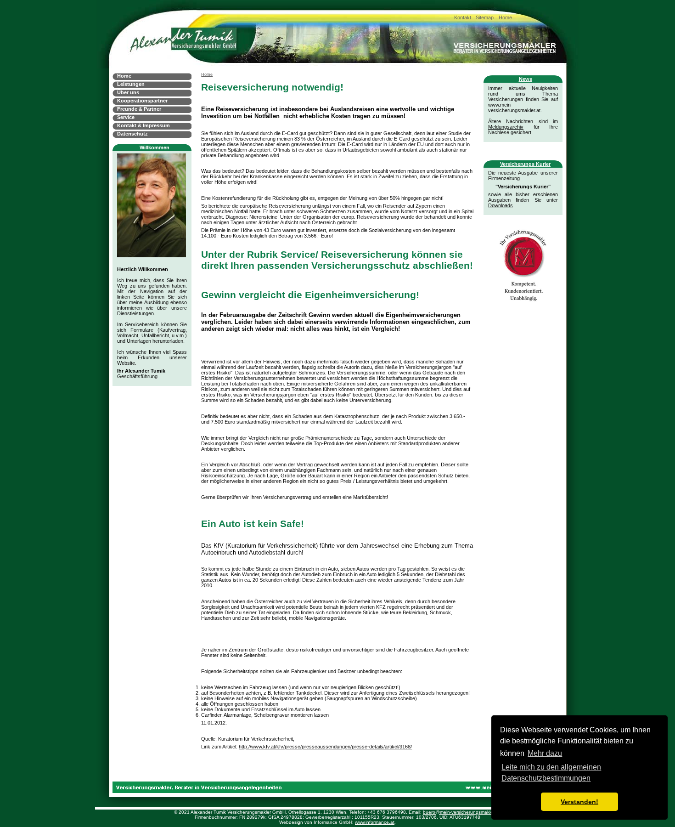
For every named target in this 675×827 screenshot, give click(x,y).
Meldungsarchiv (505, 127)
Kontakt (462, 17)
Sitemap (485, 17)
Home (505, 17)
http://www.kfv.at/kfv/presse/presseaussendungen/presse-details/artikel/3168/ (325, 746)
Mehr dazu (545, 753)
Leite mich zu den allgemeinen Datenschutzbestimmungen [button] (551, 772)
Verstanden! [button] (579, 801)
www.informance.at (374, 822)
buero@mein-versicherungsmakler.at (461, 812)
